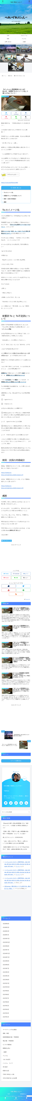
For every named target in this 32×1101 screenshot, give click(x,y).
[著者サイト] (9, 586)
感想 (5, 202)
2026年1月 (6, 935)
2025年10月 (6, 942)
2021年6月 (6, 1002)
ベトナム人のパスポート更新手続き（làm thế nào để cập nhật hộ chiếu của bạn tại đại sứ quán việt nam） (17, 864)
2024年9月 (6, 961)
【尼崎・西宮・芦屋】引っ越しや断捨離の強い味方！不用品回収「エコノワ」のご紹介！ (16, 832)
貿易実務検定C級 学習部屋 (11, 1037)
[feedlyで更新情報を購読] (23, 590)
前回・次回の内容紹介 (10, 199)
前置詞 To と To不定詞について (13, 195)
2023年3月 (6, 976)
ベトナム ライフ (8, 1063)
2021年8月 (6, 994)
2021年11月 (6, 983)
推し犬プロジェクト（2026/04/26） (13, 837)
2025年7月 (6, 950)
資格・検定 (6, 1033)
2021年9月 (6, 990)
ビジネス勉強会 (7, 1044)
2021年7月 (6, 998)
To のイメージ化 (8, 192)
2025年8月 (6, 946)
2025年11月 (6, 938)
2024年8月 (6, 964)
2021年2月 (6, 1017)
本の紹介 (5, 1067)
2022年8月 (6, 979)
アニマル (5, 1055)
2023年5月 (6, 972)
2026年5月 (6, 927)
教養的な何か (6, 1048)
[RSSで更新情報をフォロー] (16, 594)
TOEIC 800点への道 (7, 540)
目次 (14, 188)
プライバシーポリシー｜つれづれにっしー (16, 1096)
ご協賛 (5, 1052)
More (24, 778)
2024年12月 (6, 953)
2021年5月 (6, 1005)
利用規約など (23, 1094)
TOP (9, 1094)
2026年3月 (6, 931)
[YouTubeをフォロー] (9, 590)
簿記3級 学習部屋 (8, 1041)
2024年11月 (6, 957)
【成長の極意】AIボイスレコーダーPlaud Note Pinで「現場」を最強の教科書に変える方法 (16, 848)
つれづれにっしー (16, 2)
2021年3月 (6, 1013)
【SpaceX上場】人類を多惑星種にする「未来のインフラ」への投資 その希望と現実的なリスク (15, 825)
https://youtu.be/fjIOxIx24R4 (9, 182)
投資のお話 (6, 1070)
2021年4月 (6, 1009)
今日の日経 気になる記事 (10, 1078)
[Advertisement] (16, 81)
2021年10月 (6, 987)
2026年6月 (6, 923)
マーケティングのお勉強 (9, 1029)
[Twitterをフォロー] (23, 586)
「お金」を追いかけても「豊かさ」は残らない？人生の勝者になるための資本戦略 (15, 842)
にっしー (16, 771)
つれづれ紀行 (6, 1059)
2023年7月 (6, 968)
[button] (29, 812)
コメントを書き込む (16, 760)
